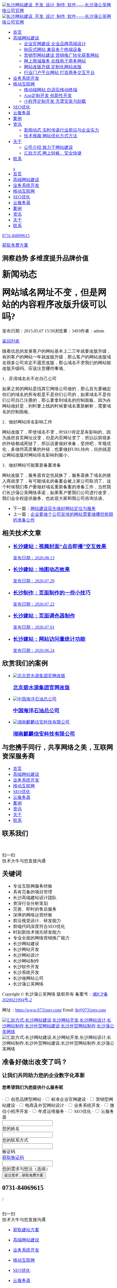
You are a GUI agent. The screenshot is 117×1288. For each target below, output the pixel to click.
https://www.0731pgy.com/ (38, 1010)
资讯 (17, 124)
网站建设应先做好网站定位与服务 (63, 508)
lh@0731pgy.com (90, 1010)
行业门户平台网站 (59, 72)
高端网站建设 (26, 38)
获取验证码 (13, 1157)
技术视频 (50, 135)
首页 (17, 32)
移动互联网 (24, 84)
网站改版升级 (53, 66)
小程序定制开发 (55, 101)
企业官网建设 (55, 43)
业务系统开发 (26, 78)
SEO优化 (21, 107)
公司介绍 (48, 147)
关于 (17, 141)
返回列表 (11, 341)
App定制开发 (48, 95)
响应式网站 (53, 49)
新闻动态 (61, 130)
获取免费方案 (15, 245)
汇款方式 (53, 153)
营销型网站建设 (61, 55)
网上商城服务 (55, 61)
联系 (17, 158)
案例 (17, 118)
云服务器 (21, 112)
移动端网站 (50, 89)
